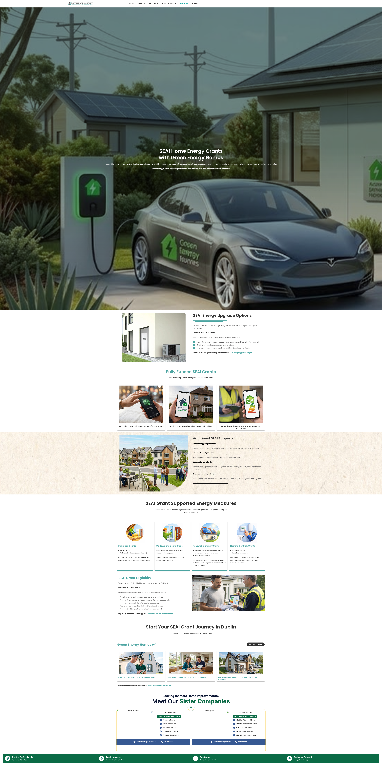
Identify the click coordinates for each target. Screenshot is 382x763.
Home (131, 3)
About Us (141, 3)
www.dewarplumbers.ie (146, 742)
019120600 (242, 742)
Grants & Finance (169, 3)
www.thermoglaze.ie (222, 742)
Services (152, 3)
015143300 (168, 742)
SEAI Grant (184, 3)
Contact (195, 3)
